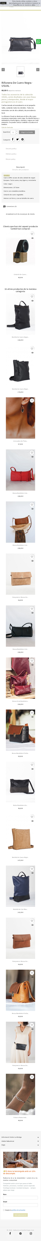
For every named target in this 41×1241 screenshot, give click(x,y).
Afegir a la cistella (27, 132)
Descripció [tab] (20, 167)
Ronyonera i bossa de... (20, 597)
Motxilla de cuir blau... (20, 909)
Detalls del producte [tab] (20, 170)
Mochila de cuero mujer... (20, 389)
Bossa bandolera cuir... (20, 493)
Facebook (10, 1234)
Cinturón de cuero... (20, 274)
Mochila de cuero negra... (20, 337)
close (3, 3)
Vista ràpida (32, 238)
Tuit (17, 139)
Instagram (31, 1234)
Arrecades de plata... (20, 441)
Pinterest (22, 139)
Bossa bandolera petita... (20, 753)
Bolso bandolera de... (20, 805)
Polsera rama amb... (20, 1117)
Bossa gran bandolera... (20, 701)
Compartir (13, 139)
